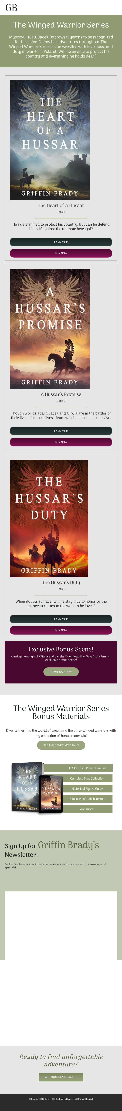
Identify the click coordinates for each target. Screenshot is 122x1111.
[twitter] (17, 1019)
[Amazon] (12, 1033)
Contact (89, 1099)
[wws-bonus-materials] (61, 762)
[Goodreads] (17, 1033)
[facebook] (12, 1019)
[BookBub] (22, 1033)
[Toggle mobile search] (110, 5)
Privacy (81, 1099)
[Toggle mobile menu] (116, 5)
